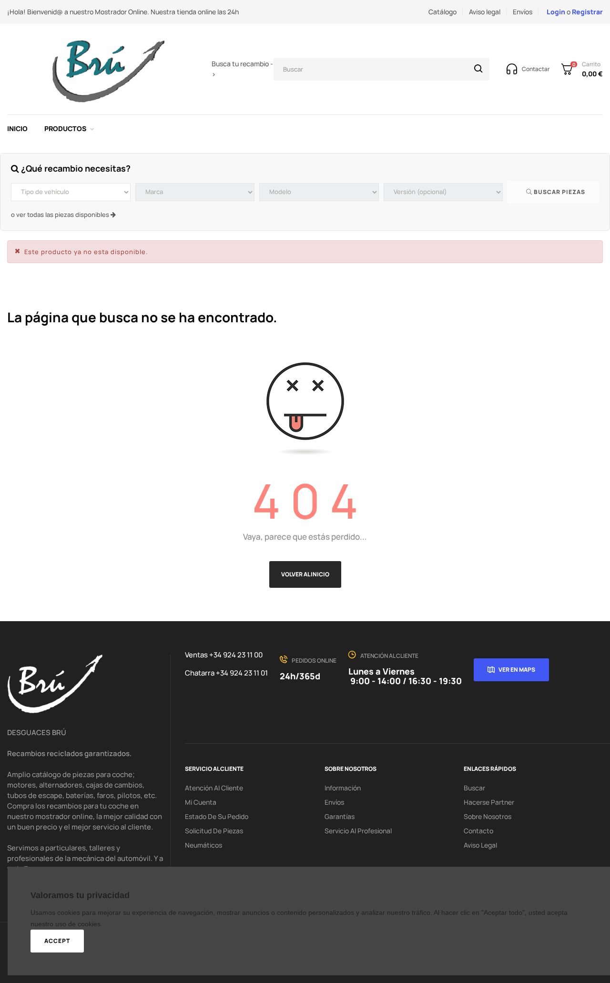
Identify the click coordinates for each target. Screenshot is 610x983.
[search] (478, 69)
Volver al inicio (305, 574)
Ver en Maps (516, 670)
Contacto (478, 830)
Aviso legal (484, 11)
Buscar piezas (558, 192)
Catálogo (442, 11)
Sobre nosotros (487, 816)
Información (343, 787)
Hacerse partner (489, 802)
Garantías (340, 816)
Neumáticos (203, 845)
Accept (57, 941)
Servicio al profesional (358, 830)
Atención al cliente (214, 787)
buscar (474, 787)
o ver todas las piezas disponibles (61, 214)
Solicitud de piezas (214, 830)
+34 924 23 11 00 (236, 655)
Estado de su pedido (216, 816)
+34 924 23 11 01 (242, 673)
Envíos (522, 11)
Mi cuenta (200, 802)
